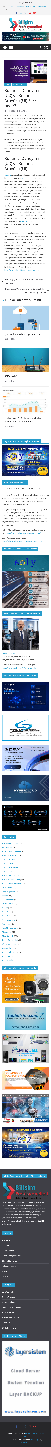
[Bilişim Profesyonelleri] (25, 1182)
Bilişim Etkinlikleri (8, 859)
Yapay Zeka (6, 948)
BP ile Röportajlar (9, 1328)
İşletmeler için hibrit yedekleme (22, 334)
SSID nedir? (10, 376)
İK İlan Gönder (8, 1251)
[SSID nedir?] (25, 349)
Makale (7, 85)
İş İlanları (6, 1323)
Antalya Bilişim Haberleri (11, 851)
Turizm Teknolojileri (10, 940)
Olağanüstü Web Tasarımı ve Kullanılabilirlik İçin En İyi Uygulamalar (25, 291)
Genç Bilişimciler (8, 891)
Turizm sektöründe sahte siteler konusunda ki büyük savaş (22, 420)
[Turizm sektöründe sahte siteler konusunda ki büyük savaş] (25, 391)
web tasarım (27, 178)
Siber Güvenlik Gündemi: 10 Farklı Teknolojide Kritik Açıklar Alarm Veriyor (28, 7)
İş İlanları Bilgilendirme (11, 1256)
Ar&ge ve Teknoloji (9, 855)
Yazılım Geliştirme (9, 952)
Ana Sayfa (6, 1240)
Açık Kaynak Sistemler (10, 843)
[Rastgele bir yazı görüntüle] (46, 47)
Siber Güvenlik (7, 936)
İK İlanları (6, 1245)
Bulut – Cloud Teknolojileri (12, 883)
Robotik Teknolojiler (10, 928)
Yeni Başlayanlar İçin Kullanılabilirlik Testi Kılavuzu (24, 281)
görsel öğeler (25, 221)
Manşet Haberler (9, 1302)
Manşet (5, 912)
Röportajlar (6, 932)
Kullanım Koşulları (9, 1266)
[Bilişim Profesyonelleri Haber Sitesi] (5, 47)
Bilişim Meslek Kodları (10, 875)
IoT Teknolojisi (8, 900)
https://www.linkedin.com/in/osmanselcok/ (19, 668)
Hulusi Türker (23, 111)
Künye (4, 1271)
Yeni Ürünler (7, 956)
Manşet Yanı (7, 916)
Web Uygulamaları (19, 85)
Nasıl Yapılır (6, 924)
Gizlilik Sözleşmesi (9, 1261)
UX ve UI (7, 175)
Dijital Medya (7, 887)
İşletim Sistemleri (9, 904)
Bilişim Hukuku (8, 871)
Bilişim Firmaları (8, 863)
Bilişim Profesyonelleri (11, 879)
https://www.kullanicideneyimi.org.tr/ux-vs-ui (21, 270)
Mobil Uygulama (8, 920)
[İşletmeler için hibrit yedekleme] (25, 307)
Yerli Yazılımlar (7, 960)
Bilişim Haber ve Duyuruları (13, 867)
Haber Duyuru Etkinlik (11, 1307)
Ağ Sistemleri (7, 847)
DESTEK (41, 1221)
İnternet (5, 895)
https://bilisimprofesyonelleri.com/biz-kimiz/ (23, 533)
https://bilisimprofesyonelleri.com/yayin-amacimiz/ (22, 541)
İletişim (5, 1276)
